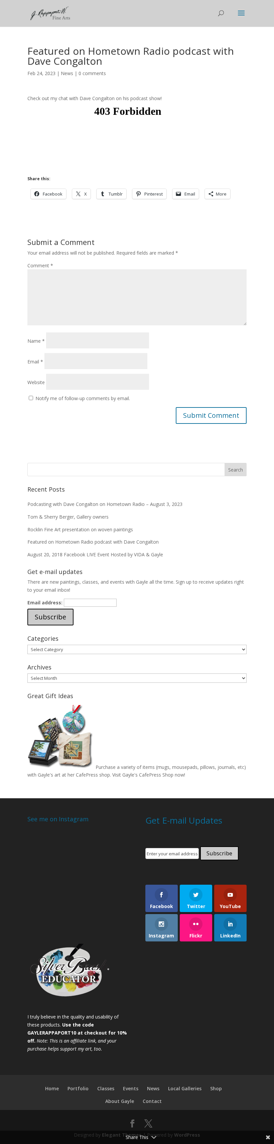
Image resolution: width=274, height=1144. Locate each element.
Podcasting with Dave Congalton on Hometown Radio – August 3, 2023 (104, 504)
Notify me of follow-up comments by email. (82, 398)
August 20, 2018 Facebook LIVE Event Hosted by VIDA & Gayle (95, 554)
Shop (216, 1088)
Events (130, 1088)
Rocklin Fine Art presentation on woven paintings (80, 529)
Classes (105, 1088)
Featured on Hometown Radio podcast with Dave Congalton (93, 542)
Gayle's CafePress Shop (147, 775)
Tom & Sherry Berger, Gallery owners (68, 517)
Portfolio (78, 1088)
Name (36, 341)
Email (35, 361)
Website (36, 382)
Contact (152, 1101)
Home (52, 1088)
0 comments (92, 73)
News (67, 73)
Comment (40, 265)
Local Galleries (184, 1088)
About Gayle (119, 1101)
